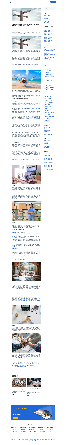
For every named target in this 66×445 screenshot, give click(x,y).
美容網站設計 (47, 100)
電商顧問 (49, 114)
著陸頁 (13, 25)
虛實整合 (15, 25)
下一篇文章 (40, 370)
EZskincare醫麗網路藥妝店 (48, 42)
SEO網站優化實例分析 (15, 21)
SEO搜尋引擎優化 (48, 74)
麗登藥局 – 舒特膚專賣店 (48, 38)
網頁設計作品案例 (47, 21)
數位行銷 (50, 85)
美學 (50, 96)
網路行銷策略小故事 (19, 389)
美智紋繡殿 (14, 232)
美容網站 (49, 98)
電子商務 (27, 25)
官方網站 (46, 83)
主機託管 (15, 23)
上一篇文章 (12, 370)
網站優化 (46, 89)
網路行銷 (51, 91)
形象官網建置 (32, 23)
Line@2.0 (29, 21)
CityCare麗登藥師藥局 (47, 28)
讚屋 (45, 104)
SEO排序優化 (47, 72)
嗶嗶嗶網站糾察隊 (23, 366)
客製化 (25, 23)
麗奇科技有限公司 (47, 128)
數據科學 (35, 23)
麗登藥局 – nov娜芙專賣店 (48, 37)
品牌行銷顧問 (47, 80)
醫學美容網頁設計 (14, 427)
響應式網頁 (47, 118)
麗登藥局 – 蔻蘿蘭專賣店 (48, 33)
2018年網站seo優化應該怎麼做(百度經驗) (33, 388)
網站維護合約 (26, 24)
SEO (45, 70)
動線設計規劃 (19, 23)
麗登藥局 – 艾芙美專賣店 (48, 31)
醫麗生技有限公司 (47, 127)
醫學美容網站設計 (47, 22)
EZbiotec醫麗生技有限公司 (48, 169)
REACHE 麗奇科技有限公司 (33, 440)
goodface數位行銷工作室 (48, 170)
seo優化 (32, 21)
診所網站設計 (51, 102)
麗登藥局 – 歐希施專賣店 (48, 40)
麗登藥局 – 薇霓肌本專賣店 (48, 35)
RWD (53, 68)
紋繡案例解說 (14, 236)
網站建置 (14, 24)
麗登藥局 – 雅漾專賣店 (47, 30)
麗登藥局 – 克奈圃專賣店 (48, 34)
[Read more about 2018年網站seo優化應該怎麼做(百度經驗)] (34, 382)
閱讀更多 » (13, 394)
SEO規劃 (35, 21)
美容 (45, 98)
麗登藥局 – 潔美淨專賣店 (48, 41)
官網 (22, 23)
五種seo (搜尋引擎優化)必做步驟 (17, 388)
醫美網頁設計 (47, 112)
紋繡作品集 (38, 234)
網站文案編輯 (18, 24)
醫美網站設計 (47, 110)
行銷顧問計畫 (20, 25)
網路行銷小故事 (47, 94)
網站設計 (35, 24)
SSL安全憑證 (47, 76)
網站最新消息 (21, 21)
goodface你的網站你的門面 (29, 365)
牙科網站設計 (52, 87)
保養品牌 (52, 76)
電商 (45, 114)
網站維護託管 (31, 24)
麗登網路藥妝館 (47, 120)
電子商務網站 (51, 116)
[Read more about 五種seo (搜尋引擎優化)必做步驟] (19, 382)
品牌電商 (52, 80)
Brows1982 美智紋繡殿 (48, 133)
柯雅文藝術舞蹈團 (47, 130)
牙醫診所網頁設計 (47, 17)
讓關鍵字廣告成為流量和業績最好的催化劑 (30, 155)
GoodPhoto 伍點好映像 (48, 134)
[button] (53, 2)
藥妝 (52, 100)
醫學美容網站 (51, 106)
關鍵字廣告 (52, 112)
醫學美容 (46, 106)
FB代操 (25, 21)
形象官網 (27, 23)
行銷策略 (46, 102)
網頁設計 (38, 24)
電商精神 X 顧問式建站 (20, 408)
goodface (48, 68)
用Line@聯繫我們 (29, 227)
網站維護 (22, 24)
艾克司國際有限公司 (47, 131)
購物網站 (23, 25)
